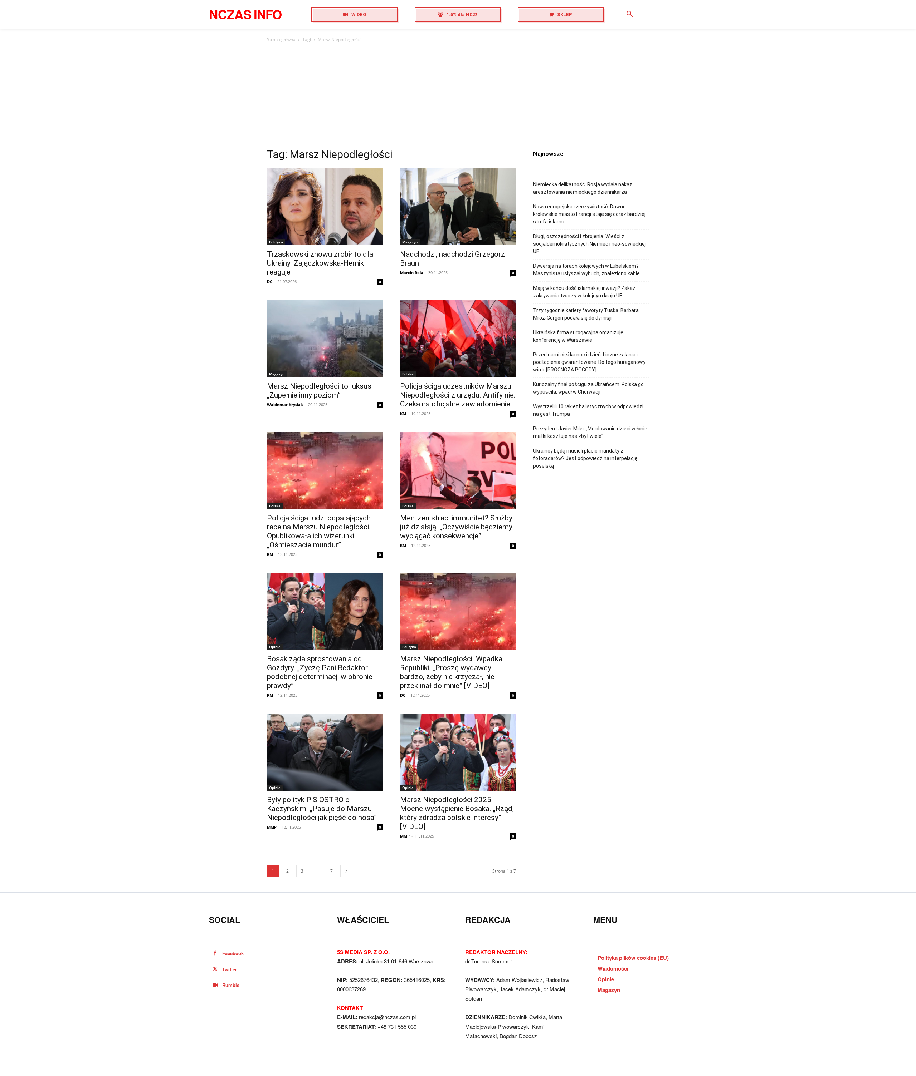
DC (269, 281)
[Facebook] (215, 953)
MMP (272, 827)
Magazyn (410, 242)
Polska (408, 373)
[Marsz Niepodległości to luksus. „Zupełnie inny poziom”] (325, 338)
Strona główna (281, 39)
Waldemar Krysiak (285, 404)
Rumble (230, 985)
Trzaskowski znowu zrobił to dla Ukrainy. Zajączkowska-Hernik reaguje (320, 263)
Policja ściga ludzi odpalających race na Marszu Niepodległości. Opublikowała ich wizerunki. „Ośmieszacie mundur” (319, 531)
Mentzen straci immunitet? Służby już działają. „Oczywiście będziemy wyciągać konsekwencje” (456, 527)
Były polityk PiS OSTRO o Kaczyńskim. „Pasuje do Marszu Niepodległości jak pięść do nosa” (322, 808)
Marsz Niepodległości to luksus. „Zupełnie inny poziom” (320, 390)
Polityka (276, 242)
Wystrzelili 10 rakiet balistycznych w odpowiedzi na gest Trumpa (588, 410)
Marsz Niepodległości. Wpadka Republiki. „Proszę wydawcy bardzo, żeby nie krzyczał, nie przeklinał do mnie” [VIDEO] (451, 672)
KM (403, 413)
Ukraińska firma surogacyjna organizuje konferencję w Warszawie (578, 336)
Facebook (233, 953)
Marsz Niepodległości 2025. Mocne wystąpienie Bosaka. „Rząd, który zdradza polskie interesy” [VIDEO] (457, 813)
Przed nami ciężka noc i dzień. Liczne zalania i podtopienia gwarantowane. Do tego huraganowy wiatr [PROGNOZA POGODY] (589, 362)
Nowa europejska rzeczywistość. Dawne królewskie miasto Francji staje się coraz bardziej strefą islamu (589, 214)
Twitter (229, 969)
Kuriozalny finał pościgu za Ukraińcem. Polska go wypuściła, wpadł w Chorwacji (588, 388)
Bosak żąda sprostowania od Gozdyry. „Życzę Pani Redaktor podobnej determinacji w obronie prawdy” (319, 672)
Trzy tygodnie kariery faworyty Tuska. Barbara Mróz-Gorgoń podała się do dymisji (586, 314)
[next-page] (346, 871)
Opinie (275, 646)
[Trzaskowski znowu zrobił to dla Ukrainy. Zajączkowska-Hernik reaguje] (325, 206)
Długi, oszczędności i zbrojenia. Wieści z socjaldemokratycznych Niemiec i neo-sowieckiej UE (589, 243)
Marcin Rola (411, 272)
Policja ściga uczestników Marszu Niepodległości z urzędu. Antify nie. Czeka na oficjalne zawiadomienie (458, 395)
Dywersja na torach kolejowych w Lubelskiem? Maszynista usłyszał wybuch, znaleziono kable (586, 269)
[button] (629, 14)
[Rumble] (215, 985)
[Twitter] (215, 969)
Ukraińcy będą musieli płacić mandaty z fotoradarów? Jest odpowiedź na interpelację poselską (585, 458)
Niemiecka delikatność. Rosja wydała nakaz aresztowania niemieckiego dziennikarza (582, 188)
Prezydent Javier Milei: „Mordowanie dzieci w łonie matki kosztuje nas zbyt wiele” (590, 432)
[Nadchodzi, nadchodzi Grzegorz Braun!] (458, 206)
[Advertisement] (458, 97)
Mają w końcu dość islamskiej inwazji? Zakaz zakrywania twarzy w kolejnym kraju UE (584, 291)
